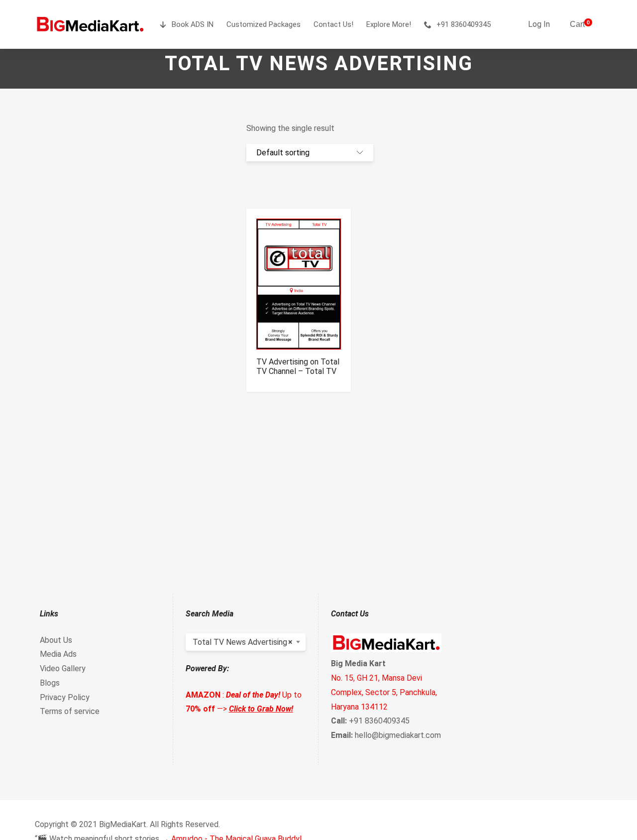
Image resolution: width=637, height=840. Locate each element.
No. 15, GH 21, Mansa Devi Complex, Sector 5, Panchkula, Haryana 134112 (384, 692)
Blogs (50, 683)
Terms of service (70, 711)
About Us (56, 640)
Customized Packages (263, 24)
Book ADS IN (192, 24)
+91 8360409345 (463, 24)
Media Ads (58, 654)
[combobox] (246, 642)
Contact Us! (333, 24)
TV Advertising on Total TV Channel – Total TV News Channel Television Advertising (297, 376)
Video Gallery (63, 668)
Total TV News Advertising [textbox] (243, 642)
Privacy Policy (65, 697)
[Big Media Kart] (90, 24)
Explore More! (388, 24)
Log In (539, 24)
